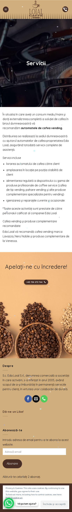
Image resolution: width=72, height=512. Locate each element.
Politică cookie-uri (14, 497)
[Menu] (6, 9)
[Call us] (44, 398)
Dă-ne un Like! (13, 411)
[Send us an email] (35, 398)
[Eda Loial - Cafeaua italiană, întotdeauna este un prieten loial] (36, 9)
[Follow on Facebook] (28, 398)
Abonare (12, 463)
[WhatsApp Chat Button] (8, 503)
